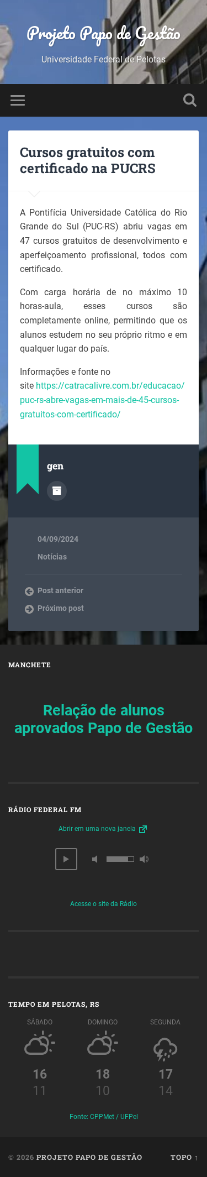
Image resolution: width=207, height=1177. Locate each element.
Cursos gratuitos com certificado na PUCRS (88, 160)
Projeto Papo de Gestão (103, 32)
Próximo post (61, 608)
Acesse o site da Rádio (103, 904)
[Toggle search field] (190, 100)
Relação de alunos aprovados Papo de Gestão (103, 719)
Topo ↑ (185, 1157)
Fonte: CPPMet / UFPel (104, 1117)
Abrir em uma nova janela (98, 829)
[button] (66, 859)
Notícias (52, 556)
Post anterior (60, 590)
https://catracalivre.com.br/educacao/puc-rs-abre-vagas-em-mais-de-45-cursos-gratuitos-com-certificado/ (102, 399)
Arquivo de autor (57, 491)
